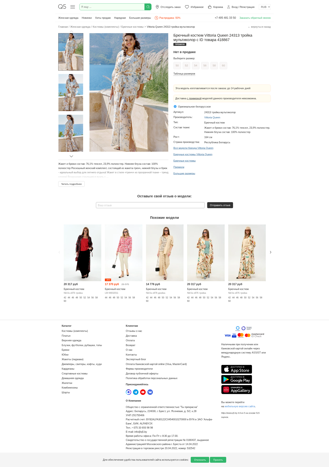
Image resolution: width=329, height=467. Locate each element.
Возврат (130, 345)
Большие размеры (140, 17)
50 (177, 65)
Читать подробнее (71, 184)
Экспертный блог (136, 359)
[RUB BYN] (265, 7)
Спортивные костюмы (75, 373)
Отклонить (200, 459)
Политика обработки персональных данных (152, 378)
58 (214, 65)
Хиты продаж (103, 17)
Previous (58, 252)
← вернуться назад (259, 26)
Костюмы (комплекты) (75, 330)
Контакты (131, 354)
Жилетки (67, 382)
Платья (66, 335)
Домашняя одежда (73, 378)
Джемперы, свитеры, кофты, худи (82, 364)
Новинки (87, 17)
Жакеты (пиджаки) (72, 359)
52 (186, 65)
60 (223, 65)
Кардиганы (68, 368)
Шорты (66, 392)
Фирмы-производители (139, 368)
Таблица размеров (184, 73)
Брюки (65, 349)
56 (204, 65)
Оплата (130, 340)
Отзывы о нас (134, 330)
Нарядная (120, 17)
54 (195, 65)
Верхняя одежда (71, 340)
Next (270, 252)
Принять (218, 459)
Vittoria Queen (212, 117)
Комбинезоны (70, 387)
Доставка (131, 335)
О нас (129, 349)
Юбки (65, 354)
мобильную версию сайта (240, 406)
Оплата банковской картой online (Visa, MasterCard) (156, 364)
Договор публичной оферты (142, 373)
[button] (71, 31)
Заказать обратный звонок (255, 17)
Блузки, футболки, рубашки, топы (82, 345)
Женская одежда (68, 17)
